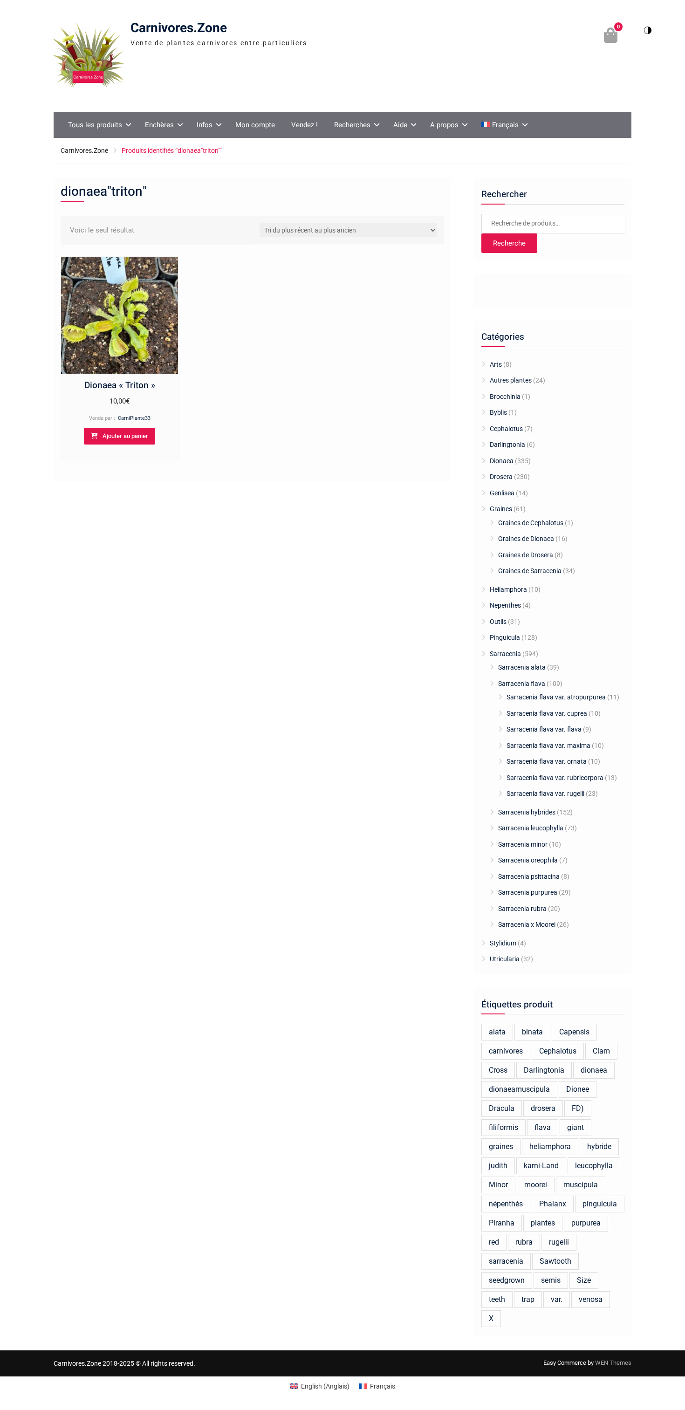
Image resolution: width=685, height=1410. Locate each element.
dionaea (594, 1070)
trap (527, 1299)
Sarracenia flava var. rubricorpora (555, 777)
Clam (601, 1051)
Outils (498, 621)
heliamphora (550, 1146)
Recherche (509, 243)
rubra (524, 1242)
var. (556, 1299)
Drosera (501, 476)
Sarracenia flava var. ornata (547, 761)
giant (575, 1127)
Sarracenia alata (522, 667)
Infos (204, 125)
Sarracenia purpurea (527, 892)
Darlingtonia (507, 444)
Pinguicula (505, 637)
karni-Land (541, 1165)
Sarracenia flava (521, 683)
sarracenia (506, 1261)
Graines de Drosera (525, 555)
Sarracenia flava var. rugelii (545, 793)
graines (501, 1146)
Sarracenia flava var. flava (544, 729)
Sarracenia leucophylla (530, 828)
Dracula (501, 1108)
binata (532, 1031)
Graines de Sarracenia (530, 571)
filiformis (503, 1127)
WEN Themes (613, 1362)
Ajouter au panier (125, 435)
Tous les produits (95, 125)
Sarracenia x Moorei (526, 924)
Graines (501, 509)
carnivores (506, 1051)
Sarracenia (505, 653)
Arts (496, 364)
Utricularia (505, 959)
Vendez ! (304, 125)
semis (551, 1280)
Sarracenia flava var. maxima (548, 745)
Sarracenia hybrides (526, 812)
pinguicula (599, 1203)
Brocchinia (505, 396)
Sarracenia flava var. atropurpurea (556, 697)
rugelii (559, 1242)
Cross (498, 1070)
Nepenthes (505, 605)
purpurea (586, 1222)
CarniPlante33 (134, 418)
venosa (591, 1299)
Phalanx (552, 1203)
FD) (578, 1108)
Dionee (577, 1089)
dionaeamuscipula (519, 1089)
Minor (498, 1184)
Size (584, 1280)
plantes (543, 1222)
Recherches (352, 125)
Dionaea (502, 461)
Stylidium (503, 943)
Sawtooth (555, 1261)
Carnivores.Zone (178, 28)
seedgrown (507, 1280)
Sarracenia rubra (522, 908)
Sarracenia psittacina (529, 876)
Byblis (498, 412)
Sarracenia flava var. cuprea (547, 713)
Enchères (159, 125)
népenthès (506, 1203)
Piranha (501, 1222)
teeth (497, 1299)
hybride (599, 1146)
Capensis (574, 1031)
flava (542, 1127)
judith (498, 1165)
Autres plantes (511, 380)
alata (497, 1031)
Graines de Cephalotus (530, 523)
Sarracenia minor (523, 844)
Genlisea (502, 493)
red (494, 1242)
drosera (543, 1108)
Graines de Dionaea (526, 538)
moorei (535, 1184)
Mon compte (255, 125)
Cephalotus (506, 428)
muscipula (580, 1184)
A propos (444, 125)
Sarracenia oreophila (528, 860)
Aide (400, 125)
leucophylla (594, 1165)
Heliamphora (508, 589)
